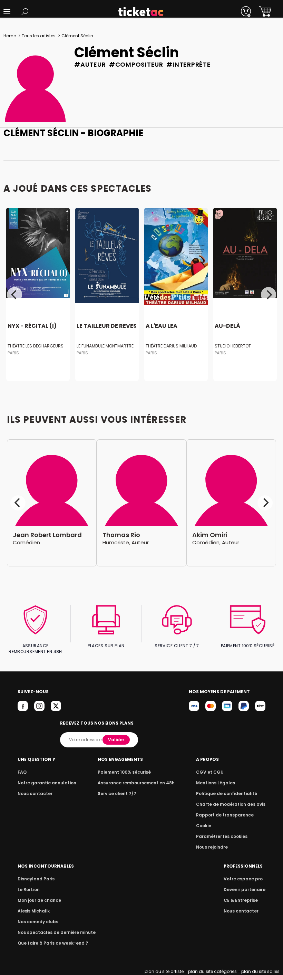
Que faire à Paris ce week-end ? (53, 943)
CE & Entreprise (241, 900)
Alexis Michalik (34, 911)
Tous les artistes (39, 36)
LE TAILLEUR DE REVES (107, 326)
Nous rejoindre (212, 847)
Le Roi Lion (29, 889)
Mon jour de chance (39, 900)
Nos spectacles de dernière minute (57, 932)
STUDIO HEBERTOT (233, 346)
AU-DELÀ (227, 326)
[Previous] (14, 294)
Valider (116, 740)
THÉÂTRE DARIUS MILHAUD (171, 346)
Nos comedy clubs (38, 922)
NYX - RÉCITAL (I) (32, 326)
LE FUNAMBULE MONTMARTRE (105, 346)
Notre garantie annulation (47, 783)
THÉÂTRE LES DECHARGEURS (36, 346)
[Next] (268, 294)
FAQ (22, 772)
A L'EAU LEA (161, 326)
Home (9, 36)
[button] (6, 12)
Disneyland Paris (36, 879)
